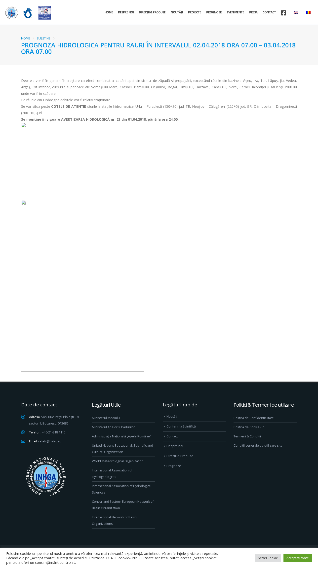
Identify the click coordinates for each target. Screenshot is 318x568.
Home (109, 12)
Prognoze (214, 12)
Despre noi (126, 12)
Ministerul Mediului (106, 418)
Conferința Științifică (181, 426)
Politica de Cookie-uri (249, 427)
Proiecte (194, 12)
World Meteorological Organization (118, 461)
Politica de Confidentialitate (254, 418)
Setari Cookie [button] (268, 558)
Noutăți (177, 12)
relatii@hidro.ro (49, 441)
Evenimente (235, 12)
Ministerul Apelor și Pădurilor (113, 427)
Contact (269, 12)
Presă (253, 12)
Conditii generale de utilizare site (258, 445)
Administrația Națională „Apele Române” (121, 436)
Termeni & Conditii (247, 436)
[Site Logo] (27, 13)
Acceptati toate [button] (297, 558)
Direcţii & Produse (152, 12)
